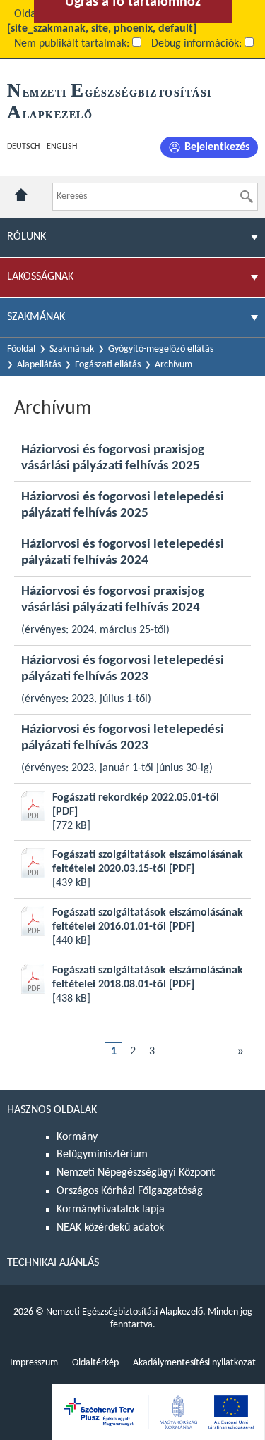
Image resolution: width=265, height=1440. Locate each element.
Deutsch (23, 146)
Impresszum (34, 1363)
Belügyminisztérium (102, 1154)
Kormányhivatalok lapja (111, 1209)
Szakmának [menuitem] (36, 317)
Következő (240, 1052)
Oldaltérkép (95, 1363)
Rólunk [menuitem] (26, 236)
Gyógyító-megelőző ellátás (160, 349)
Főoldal (21, 349)
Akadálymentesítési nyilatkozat (194, 1363)
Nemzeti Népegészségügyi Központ (136, 1173)
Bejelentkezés (216, 147)
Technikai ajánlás (53, 1263)
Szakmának (71, 349)
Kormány (77, 1137)
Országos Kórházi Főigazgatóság (130, 1191)
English (62, 146)
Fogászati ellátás (108, 364)
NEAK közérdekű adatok (110, 1227)
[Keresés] (246, 196)
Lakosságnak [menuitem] (40, 277)
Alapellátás (39, 364)
